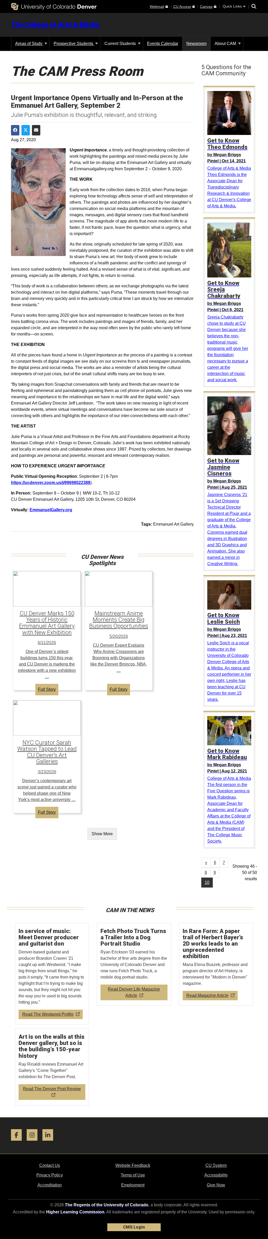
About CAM (226, 43)
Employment (132, 1185)
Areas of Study (29, 43)
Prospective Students (74, 43)
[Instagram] (34, 1142)
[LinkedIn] (49, 1142)
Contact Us (49, 1165)
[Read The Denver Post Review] (52, 1067)
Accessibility (216, 1175)
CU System (216, 1165)
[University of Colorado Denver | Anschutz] (54, 6)
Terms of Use (133, 1175)
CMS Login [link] (134, 1227)
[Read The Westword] (52, 974)
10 (207, 882)
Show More (102, 834)
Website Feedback (132, 1165)
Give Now (216, 1185)
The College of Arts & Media (55, 25)
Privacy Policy (49, 1175)
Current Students (120, 43)
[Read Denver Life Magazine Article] (134, 964)
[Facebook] (18, 1142)
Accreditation (49, 1185)
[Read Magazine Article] (216, 964)
